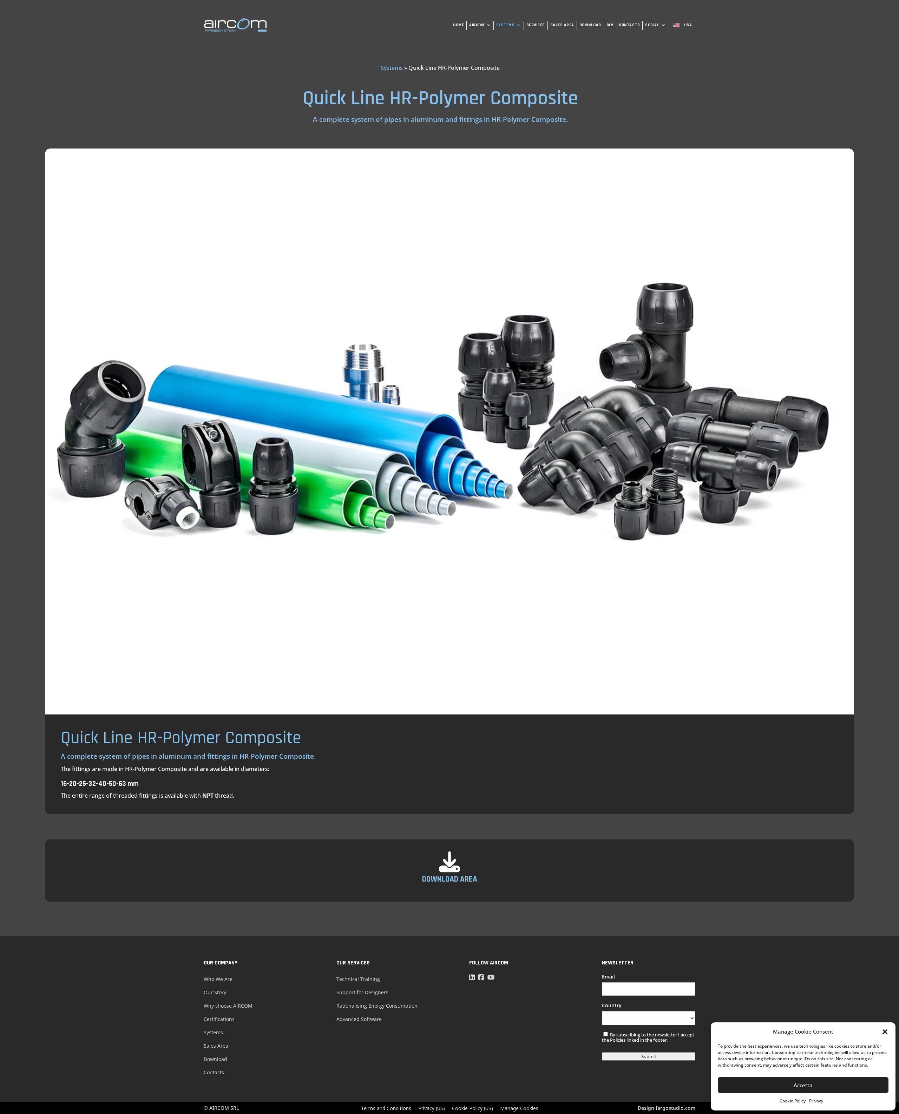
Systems (505, 25)
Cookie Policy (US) (472, 1108)
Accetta (803, 1085)
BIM (610, 25)
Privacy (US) (431, 1108)
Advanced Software (359, 1019)
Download (590, 25)
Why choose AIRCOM (228, 1005)
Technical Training (358, 979)
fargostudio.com (675, 1108)
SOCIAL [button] (652, 25)
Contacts (629, 25)
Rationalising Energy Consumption (377, 1005)
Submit (648, 1056)
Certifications (219, 1019)
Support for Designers (362, 992)
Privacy (816, 1101)
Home (458, 25)
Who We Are (218, 979)
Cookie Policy (793, 1101)
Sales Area (562, 25)
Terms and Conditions (386, 1108)
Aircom (476, 25)
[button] (884, 1031)
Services (535, 25)
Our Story (215, 992)
